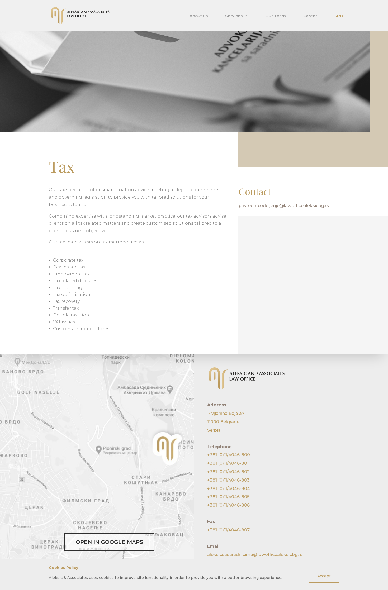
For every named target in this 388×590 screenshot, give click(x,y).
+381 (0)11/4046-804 (228, 488)
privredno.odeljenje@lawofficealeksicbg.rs (284, 205)
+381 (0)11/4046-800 (228, 454)
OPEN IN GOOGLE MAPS (109, 542)
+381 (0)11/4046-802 (228, 471)
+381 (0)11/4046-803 (228, 480)
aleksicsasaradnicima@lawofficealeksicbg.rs (254, 554)
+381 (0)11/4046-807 (228, 530)
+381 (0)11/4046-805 (228, 496)
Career (310, 16)
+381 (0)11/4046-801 (228, 463)
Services (234, 16)
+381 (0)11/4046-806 (228, 505)
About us (199, 16)
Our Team (275, 16)
